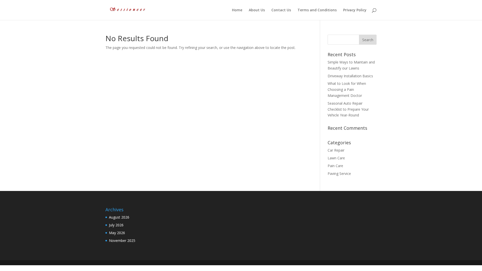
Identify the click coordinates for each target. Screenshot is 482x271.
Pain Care (335, 165)
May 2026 (117, 232)
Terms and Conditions (317, 10)
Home (237, 10)
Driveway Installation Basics (351, 76)
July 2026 (116, 225)
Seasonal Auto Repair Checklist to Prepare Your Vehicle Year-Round (348, 109)
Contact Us (281, 10)
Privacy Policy (355, 10)
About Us (257, 10)
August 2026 (119, 217)
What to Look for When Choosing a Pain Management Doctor (347, 89)
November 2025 (122, 240)
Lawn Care (336, 158)
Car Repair (336, 150)
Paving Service (339, 173)
